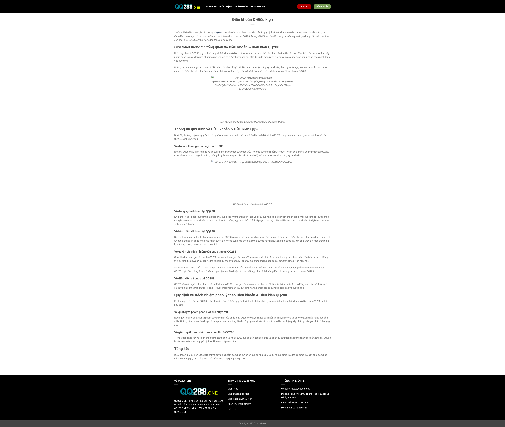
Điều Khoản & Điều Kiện (240, 399)
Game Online (258, 6)
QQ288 (218, 32)
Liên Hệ (232, 409)
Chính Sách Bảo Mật (238, 394)
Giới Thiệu (233, 388)
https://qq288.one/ (300, 388)
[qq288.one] (187, 7)
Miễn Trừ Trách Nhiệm (239, 404)
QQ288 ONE (180, 401)
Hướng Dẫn (241, 6)
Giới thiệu (225, 6)
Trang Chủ (210, 6)
